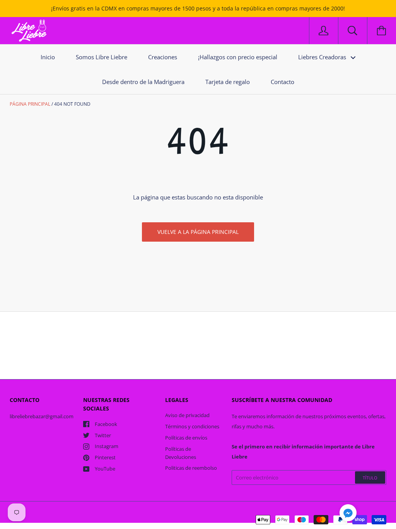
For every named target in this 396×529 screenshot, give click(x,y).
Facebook (106, 424)
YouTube (105, 468)
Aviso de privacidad (187, 415)
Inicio (48, 57)
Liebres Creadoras (323, 57)
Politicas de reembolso (191, 467)
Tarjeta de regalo (227, 82)
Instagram (106, 446)
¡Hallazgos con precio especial (237, 57)
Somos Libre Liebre (101, 57)
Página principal (30, 104)
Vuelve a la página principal (198, 231)
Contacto (282, 82)
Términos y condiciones (192, 426)
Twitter (103, 435)
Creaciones (162, 57)
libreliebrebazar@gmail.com (41, 416)
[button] (348, 514)
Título (370, 478)
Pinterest (105, 457)
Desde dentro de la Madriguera (143, 82)
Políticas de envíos (186, 437)
